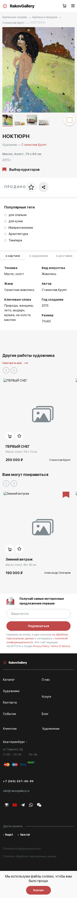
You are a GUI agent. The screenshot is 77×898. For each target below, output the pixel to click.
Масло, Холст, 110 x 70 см (21, 451)
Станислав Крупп (13, 22)
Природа (11, 305)
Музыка (9, 315)
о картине (13, 256)
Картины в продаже (44, 17)
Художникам (50, 728)
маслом (10, 320)
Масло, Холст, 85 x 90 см (21, 564)
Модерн (18, 310)
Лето (7, 310)
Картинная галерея (14, 17)
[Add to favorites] (19, 436)
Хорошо (38, 890)
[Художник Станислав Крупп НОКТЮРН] (38, 70)
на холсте (23, 315)
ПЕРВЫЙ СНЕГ (18, 446)
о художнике (38, 256)
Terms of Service (60, 646)
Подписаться (38, 626)
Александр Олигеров (57, 572)
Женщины (26, 305)
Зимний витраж (19, 559)
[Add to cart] (10, 436)
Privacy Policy (41, 646)
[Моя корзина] (64, 6)
